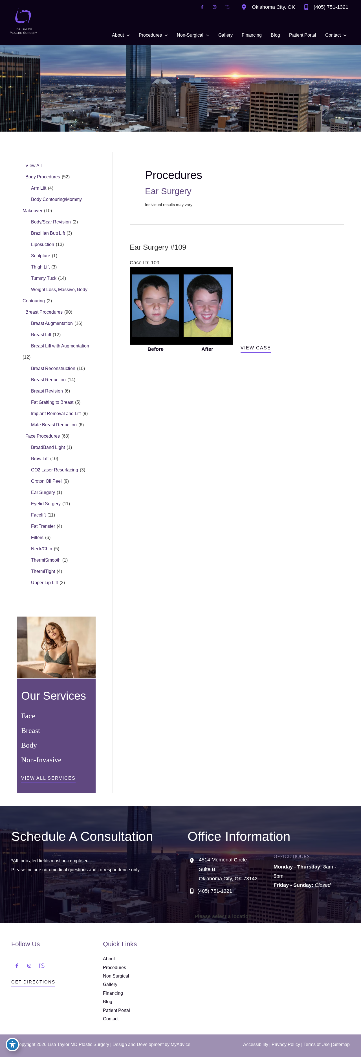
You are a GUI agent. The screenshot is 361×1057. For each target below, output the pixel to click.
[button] (48, 779)
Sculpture (40, 255)
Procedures (114, 967)
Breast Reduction (48, 379)
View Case (256, 348)
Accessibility (255, 1044)
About (109, 958)
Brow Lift (40, 458)
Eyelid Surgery (46, 503)
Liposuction (42, 244)
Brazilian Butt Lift (48, 233)
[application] (127, 35)
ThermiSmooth (46, 560)
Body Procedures (42, 176)
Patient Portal (116, 1010)
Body (29, 745)
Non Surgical (116, 976)
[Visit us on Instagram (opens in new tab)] (214, 7)
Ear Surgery (43, 492)
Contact (110, 1018)
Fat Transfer (43, 526)
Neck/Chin (41, 548)
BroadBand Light (48, 447)
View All (33, 165)
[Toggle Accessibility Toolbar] (12, 1044)
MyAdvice (180, 1044)
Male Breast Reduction (54, 424)
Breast (30, 730)
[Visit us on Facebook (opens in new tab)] (202, 7)
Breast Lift (41, 334)
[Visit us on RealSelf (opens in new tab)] (227, 7)
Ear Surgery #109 (158, 247)
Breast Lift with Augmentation (60, 346)
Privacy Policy (286, 1044)
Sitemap (341, 1044)
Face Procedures (42, 436)
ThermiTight (43, 571)
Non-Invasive (41, 760)
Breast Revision (47, 391)
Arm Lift (38, 188)
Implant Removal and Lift (56, 413)
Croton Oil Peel (46, 481)
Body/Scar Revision (51, 222)
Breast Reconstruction (53, 368)
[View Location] (245, 7)
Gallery (110, 984)
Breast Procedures (44, 312)
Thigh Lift (40, 267)
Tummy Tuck (43, 278)
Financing (113, 993)
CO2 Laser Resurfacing (54, 469)
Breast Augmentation (52, 323)
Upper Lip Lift (44, 582)
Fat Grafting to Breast (52, 402)
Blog (107, 1001)
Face (28, 716)
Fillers (37, 537)
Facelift (38, 515)
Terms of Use (316, 1044)
